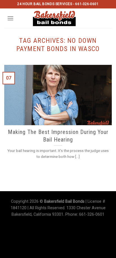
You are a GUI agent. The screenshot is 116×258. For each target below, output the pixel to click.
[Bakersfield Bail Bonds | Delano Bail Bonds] (58, 18)
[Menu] (10, 18)
